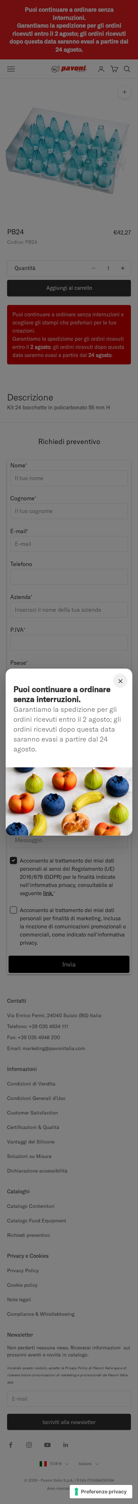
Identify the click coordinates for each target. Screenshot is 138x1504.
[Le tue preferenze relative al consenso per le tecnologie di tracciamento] (101, 1491)
